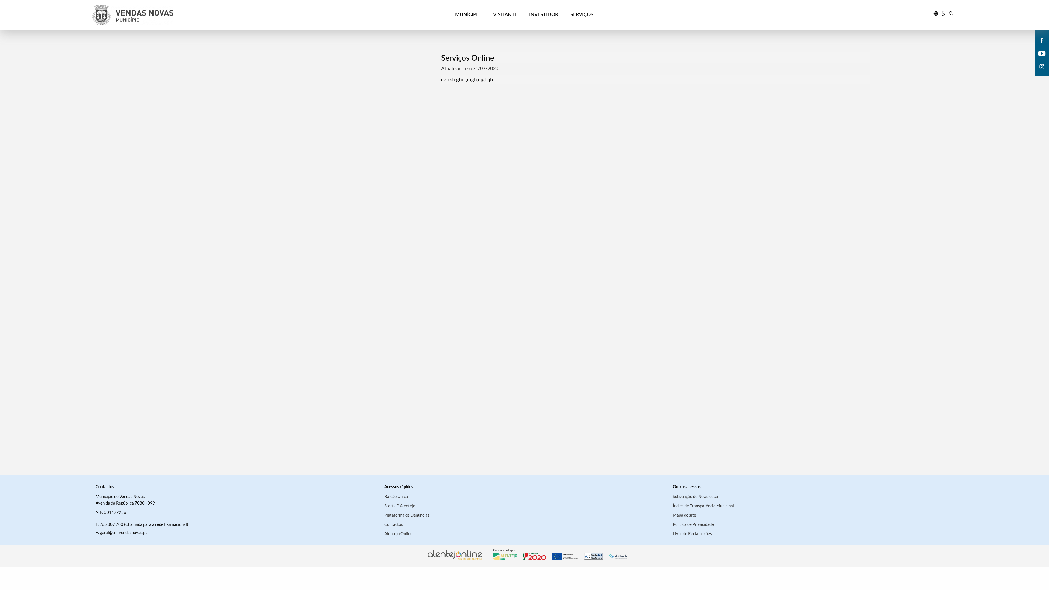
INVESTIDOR (543, 14)
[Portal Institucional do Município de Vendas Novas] (200, 15)
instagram (1038, 72)
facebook (1038, 46)
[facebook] (1042, 40)
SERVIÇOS (581, 14)
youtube (1038, 59)
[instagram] (1041, 66)
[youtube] (1042, 53)
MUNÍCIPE (467, 14)
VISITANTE (505, 14)
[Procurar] (950, 14)
